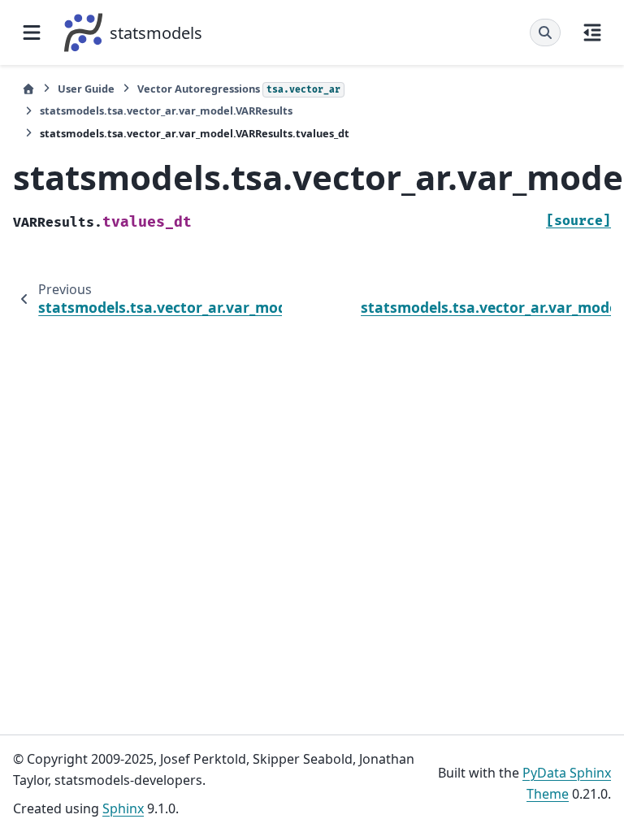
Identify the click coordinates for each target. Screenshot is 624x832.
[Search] (545, 32)
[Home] (28, 89)
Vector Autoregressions (238, 88)
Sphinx (123, 808)
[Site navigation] (31, 32)
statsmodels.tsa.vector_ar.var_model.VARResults (166, 110)
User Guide (86, 88)
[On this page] (592, 32)
